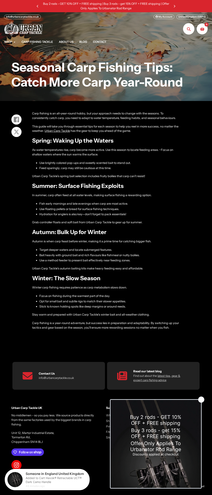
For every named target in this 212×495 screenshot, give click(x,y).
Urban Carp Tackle (57, 131)
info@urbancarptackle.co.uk (22, 16)
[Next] (174, 6)
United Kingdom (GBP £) (192, 16)
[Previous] (38, 6)
